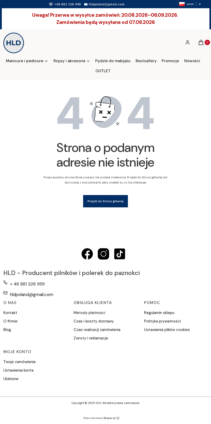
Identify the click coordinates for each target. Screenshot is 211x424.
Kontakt (10, 312)
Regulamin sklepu (159, 312)
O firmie (10, 321)
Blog (7, 329)
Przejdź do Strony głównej (105, 201)
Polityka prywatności (162, 321)
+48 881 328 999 (67, 4)
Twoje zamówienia (19, 361)
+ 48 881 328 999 (27, 284)
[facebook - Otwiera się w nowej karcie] (87, 253)
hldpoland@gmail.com (107, 4)
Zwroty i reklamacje (91, 338)
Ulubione (11, 378)
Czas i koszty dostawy (94, 321)
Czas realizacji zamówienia (97, 329)
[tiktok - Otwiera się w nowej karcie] (119, 253)
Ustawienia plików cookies (167, 329)
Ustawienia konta (18, 370)
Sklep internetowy (99, 418)
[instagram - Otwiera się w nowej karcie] (103, 253)
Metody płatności (89, 312)
